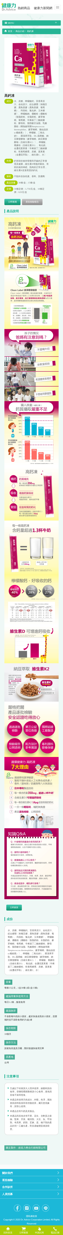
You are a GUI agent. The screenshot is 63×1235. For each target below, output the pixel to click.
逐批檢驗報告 (32, 202)
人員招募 (7, 1194)
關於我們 (7, 1173)
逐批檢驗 (7, 1180)
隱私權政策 (31, 1216)
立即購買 (12, 202)
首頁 (9, 31)
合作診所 (7, 1187)
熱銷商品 (24, 8)
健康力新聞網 (43, 8)
